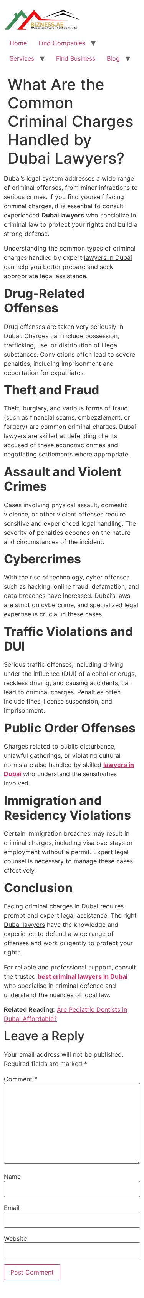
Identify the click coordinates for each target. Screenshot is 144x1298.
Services (22, 58)
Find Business (75, 58)
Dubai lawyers (24, 924)
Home (18, 43)
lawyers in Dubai (108, 257)
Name (12, 1177)
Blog (113, 58)
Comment (20, 1079)
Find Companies (61, 43)
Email (12, 1208)
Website (15, 1238)
